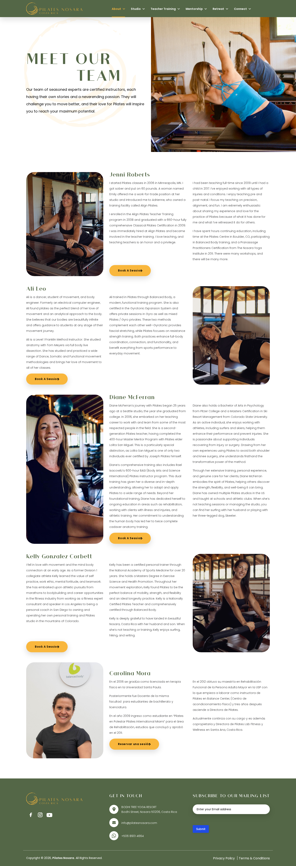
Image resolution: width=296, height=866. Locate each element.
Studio (136, 9)
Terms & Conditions (254, 858)
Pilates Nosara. (63, 858)
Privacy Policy (224, 858)
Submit (200, 829)
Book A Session (130, 270)
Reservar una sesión (134, 744)
